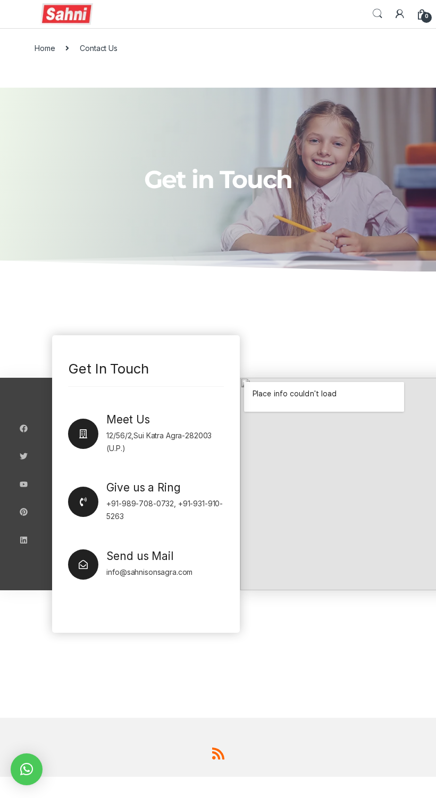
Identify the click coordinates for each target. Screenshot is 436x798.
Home (45, 48)
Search (377, 14)
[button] (27, 769)
